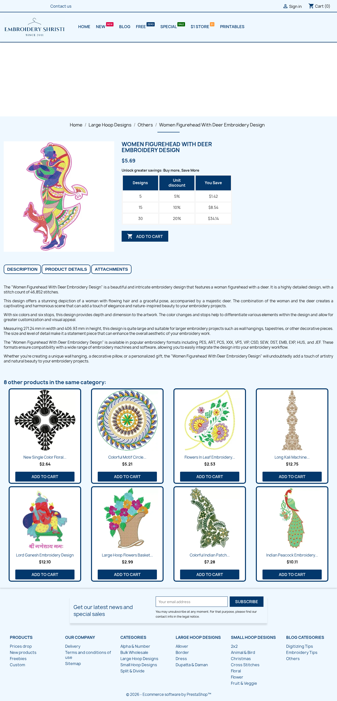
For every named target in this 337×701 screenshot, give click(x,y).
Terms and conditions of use (88, 655)
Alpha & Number (135, 646)
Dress (181, 658)
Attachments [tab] (111, 269)
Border (182, 652)
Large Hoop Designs (139, 658)
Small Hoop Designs (138, 664)
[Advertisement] (168, 79)
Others (293, 658)
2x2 (234, 646)
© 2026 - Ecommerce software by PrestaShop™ (168, 694)
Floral (236, 671)
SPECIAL (168, 26)
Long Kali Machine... (292, 457)
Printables (232, 26)
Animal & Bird (243, 652)
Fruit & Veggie (244, 683)
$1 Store (200, 26)
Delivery (72, 646)
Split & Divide (132, 671)
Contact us (61, 6)
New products (23, 652)
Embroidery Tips (302, 652)
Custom (17, 664)
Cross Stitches (245, 664)
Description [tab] (22, 269)
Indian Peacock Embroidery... (292, 555)
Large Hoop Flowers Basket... (127, 555)
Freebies (18, 658)
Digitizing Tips (299, 646)
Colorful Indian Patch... (210, 555)
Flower (237, 677)
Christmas (241, 658)
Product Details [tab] (66, 269)
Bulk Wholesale (134, 652)
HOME (84, 26)
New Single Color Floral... (44, 457)
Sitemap (73, 663)
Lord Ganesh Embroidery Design (45, 555)
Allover (182, 646)
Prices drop (21, 646)
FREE (141, 26)
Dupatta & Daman (192, 664)
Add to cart (145, 236)
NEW (101, 26)
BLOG (124, 26)
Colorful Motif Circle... (127, 457)
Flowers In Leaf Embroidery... (210, 457)
